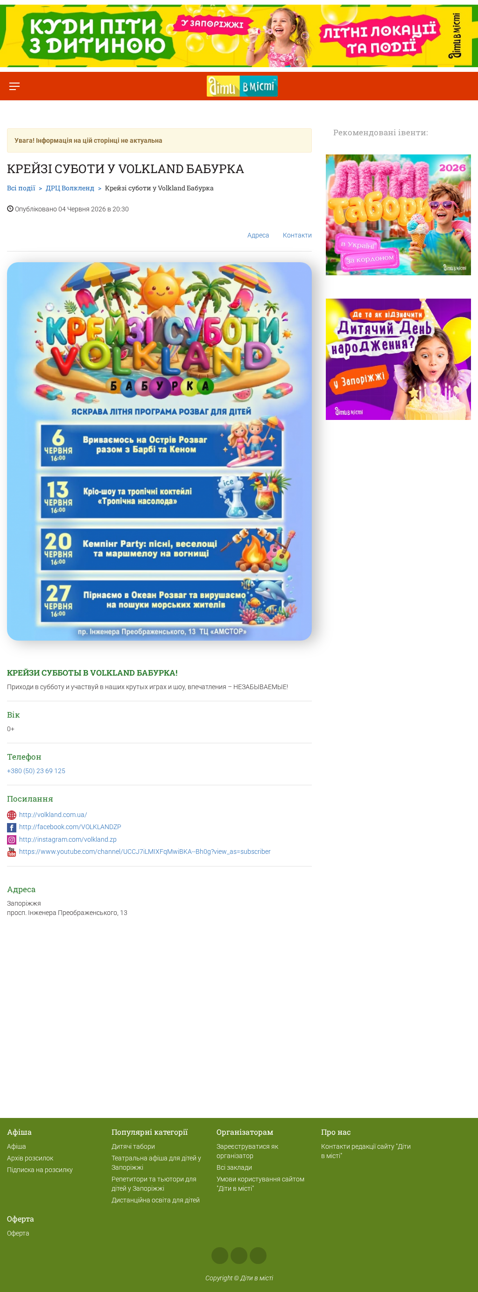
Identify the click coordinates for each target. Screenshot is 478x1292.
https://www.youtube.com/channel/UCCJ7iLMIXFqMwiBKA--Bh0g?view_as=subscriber (145, 851)
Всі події (21, 187)
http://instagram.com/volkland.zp (68, 839)
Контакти (297, 235)
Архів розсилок (30, 1158)
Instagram (239, 1255)
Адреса (258, 235)
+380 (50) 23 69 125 (36, 771)
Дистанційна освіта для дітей (156, 1200)
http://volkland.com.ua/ (53, 814)
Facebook (219, 1255)
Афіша (16, 1146)
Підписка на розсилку (40, 1169)
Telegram (258, 1255)
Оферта (18, 1233)
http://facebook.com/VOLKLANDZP (70, 827)
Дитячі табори (133, 1146)
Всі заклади (234, 1167)
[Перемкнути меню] (14, 86)
